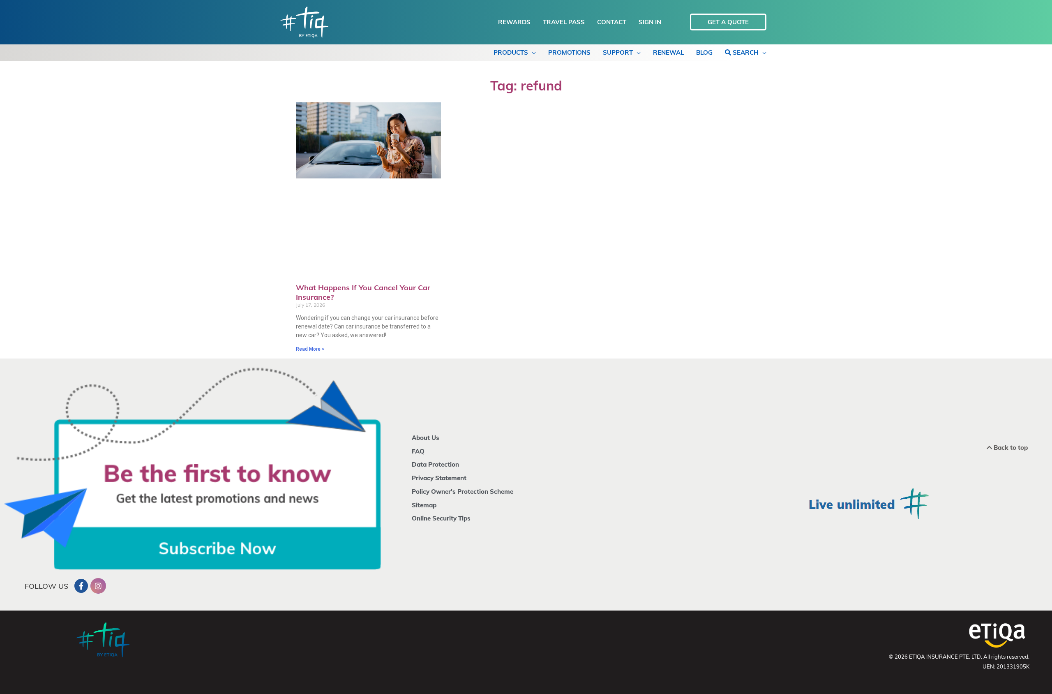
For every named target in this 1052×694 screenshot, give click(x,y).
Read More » (310, 349)
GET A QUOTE (728, 22)
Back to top (1010, 447)
